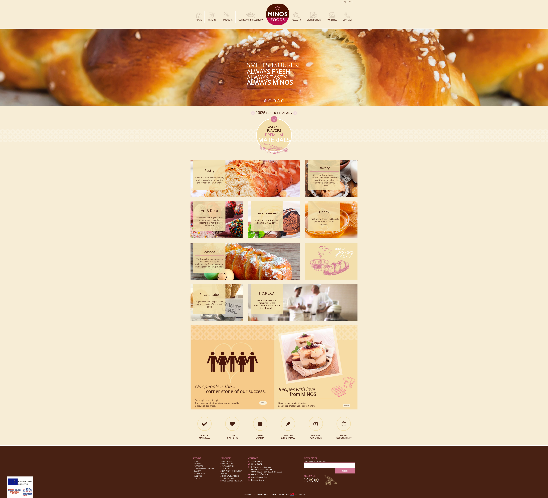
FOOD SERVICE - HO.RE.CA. (232, 481)
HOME (199, 19)
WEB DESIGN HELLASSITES (292, 494)
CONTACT (347, 19)
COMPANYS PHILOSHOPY (250, 19)
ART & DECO (226, 468)
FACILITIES (332, 19)
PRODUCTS (227, 19)
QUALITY (296, 19)
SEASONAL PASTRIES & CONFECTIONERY (229, 477)
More (262, 403)
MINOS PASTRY (227, 463)
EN (350, 2)
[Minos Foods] (277, 14)
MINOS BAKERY (227, 461)
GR (345, 2)
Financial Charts (257, 480)
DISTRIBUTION (314, 19)
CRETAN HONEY (227, 466)
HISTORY (211, 19)
